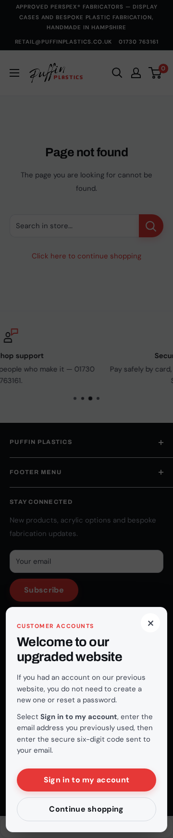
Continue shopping (86, 809)
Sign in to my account (87, 780)
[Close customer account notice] (86, 419)
